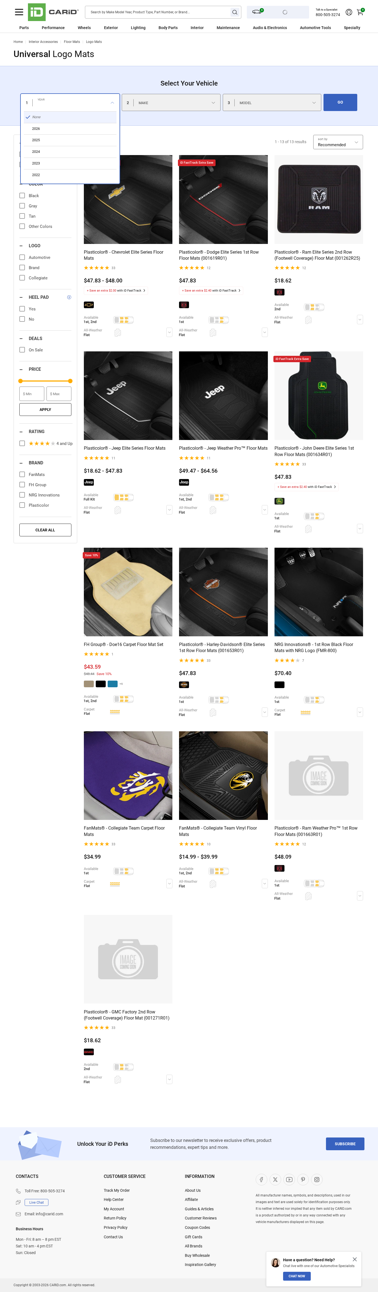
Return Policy (115, 1218)
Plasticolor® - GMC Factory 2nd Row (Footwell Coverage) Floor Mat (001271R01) (127, 1015)
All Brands (193, 1246)
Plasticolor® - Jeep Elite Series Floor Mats (124, 448)
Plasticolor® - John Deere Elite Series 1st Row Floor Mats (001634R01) (314, 451)
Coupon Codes (197, 1227)
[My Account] (348, 12)
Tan (32, 216)
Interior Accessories (43, 42)
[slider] (20, 381)
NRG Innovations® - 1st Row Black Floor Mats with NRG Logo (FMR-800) (314, 647)
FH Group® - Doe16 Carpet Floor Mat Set (123, 644)
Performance (53, 27)
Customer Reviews (201, 1218)
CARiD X (275, 1179)
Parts (24, 27)
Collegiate (38, 278)
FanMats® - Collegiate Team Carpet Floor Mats (124, 831)
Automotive (39, 257)
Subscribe (345, 1144)
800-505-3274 (328, 14)
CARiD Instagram (317, 1179)
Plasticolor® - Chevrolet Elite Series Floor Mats (123, 255)
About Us (193, 1190)
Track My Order (117, 1190)
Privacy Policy (116, 1227)
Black (34, 195)
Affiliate (191, 1199)
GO (340, 102)
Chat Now (297, 1276)
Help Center (114, 1199)
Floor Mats (72, 42)
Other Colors (40, 226)
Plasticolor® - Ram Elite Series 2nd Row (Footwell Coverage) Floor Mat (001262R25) (317, 255)
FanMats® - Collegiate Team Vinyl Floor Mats (218, 831)
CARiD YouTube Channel (289, 1179)
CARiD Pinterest (303, 1179)
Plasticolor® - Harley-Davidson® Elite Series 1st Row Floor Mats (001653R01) (222, 647)
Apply (45, 409)
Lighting (138, 27)
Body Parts (168, 27)
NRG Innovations (44, 495)
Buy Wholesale (197, 1255)
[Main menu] (19, 12)
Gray (33, 206)
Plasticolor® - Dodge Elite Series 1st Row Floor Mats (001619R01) (219, 255)
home (18, 42)
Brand (34, 267)
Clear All (45, 530)
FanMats (37, 474)
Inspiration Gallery (200, 1264)
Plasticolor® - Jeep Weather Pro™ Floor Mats (223, 448)
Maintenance (228, 27)
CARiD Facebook (261, 1179)
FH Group (37, 484)
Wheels (84, 27)
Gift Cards (193, 1237)
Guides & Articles (199, 1209)
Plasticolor (39, 505)
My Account (114, 1209)
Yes (32, 309)
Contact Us (113, 1237)
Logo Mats (94, 42)
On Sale (36, 350)
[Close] (355, 1259)
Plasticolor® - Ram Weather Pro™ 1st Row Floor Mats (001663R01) (316, 831)
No (31, 319)
